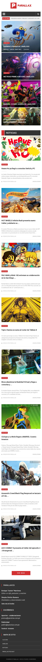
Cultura (5, 639)
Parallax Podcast (8, 651)
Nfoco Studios (24, 659)
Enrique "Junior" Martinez (12, 49)
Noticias (4, 164)
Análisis (6, 43)
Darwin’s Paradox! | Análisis (16, 46)
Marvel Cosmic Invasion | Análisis (19, 104)
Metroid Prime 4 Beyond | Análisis (18, 77)
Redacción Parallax (9, 181)
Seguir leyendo (37, 181)
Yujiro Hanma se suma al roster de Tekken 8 (19, 330)
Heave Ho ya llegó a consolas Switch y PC (18, 168)
